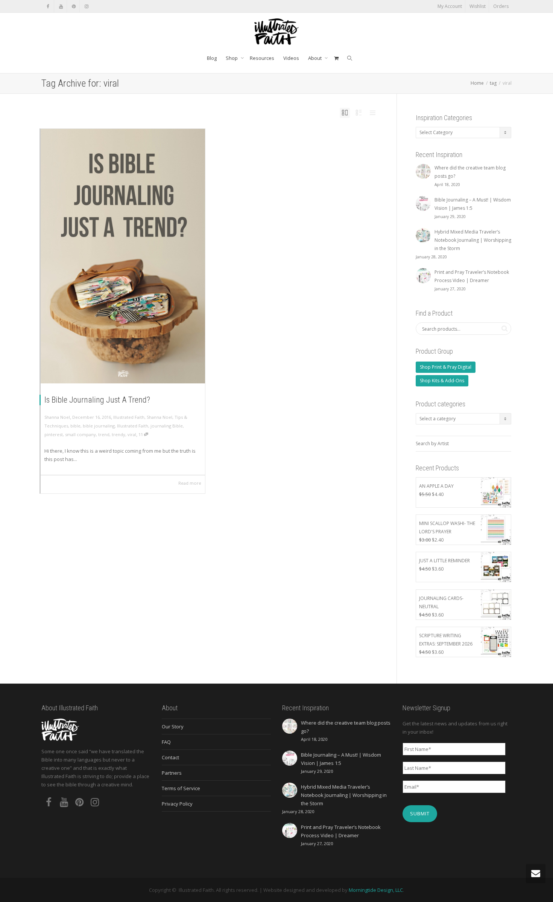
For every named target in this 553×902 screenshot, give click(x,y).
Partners (172, 772)
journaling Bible (166, 426)
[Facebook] (48, 6)
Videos (291, 58)
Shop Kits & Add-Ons (442, 380)
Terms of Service (181, 788)
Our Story (173, 726)
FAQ (166, 742)
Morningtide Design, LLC (376, 890)
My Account (450, 6)
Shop (232, 58)
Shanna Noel (159, 417)
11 (141, 434)
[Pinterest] (73, 6)
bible (75, 426)
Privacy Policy (177, 803)
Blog (212, 58)
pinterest (53, 434)
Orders (501, 6)
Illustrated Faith (128, 417)
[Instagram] (86, 6)
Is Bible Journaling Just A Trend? (97, 399)
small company (80, 434)
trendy (118, 434)
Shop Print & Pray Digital (445, 367)
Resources (262, 58)
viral (132, 434)
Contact (170, 757)
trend (103, 434)
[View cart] (336, 58)
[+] (123, 256)
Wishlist (477, 6)
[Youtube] (61, 6)
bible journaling (99, 426)
